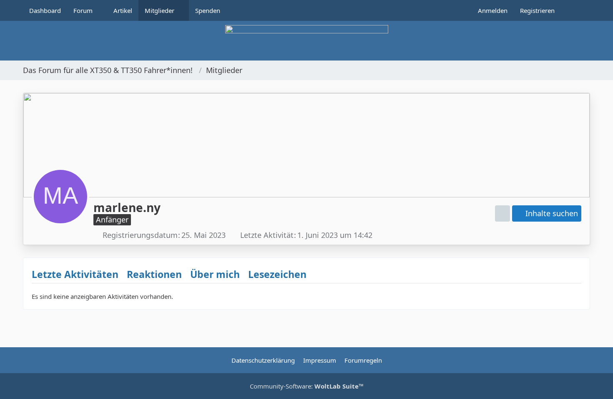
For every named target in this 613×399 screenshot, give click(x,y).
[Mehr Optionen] (502, 213)
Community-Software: (307, 386)
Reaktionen (154, 274)
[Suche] (575, 10)
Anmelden (492, 10)
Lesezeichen (277, 274)
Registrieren (537, 10)
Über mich (215, 274)
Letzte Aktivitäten (75, 274)
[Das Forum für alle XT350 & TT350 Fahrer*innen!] (306, 41)
